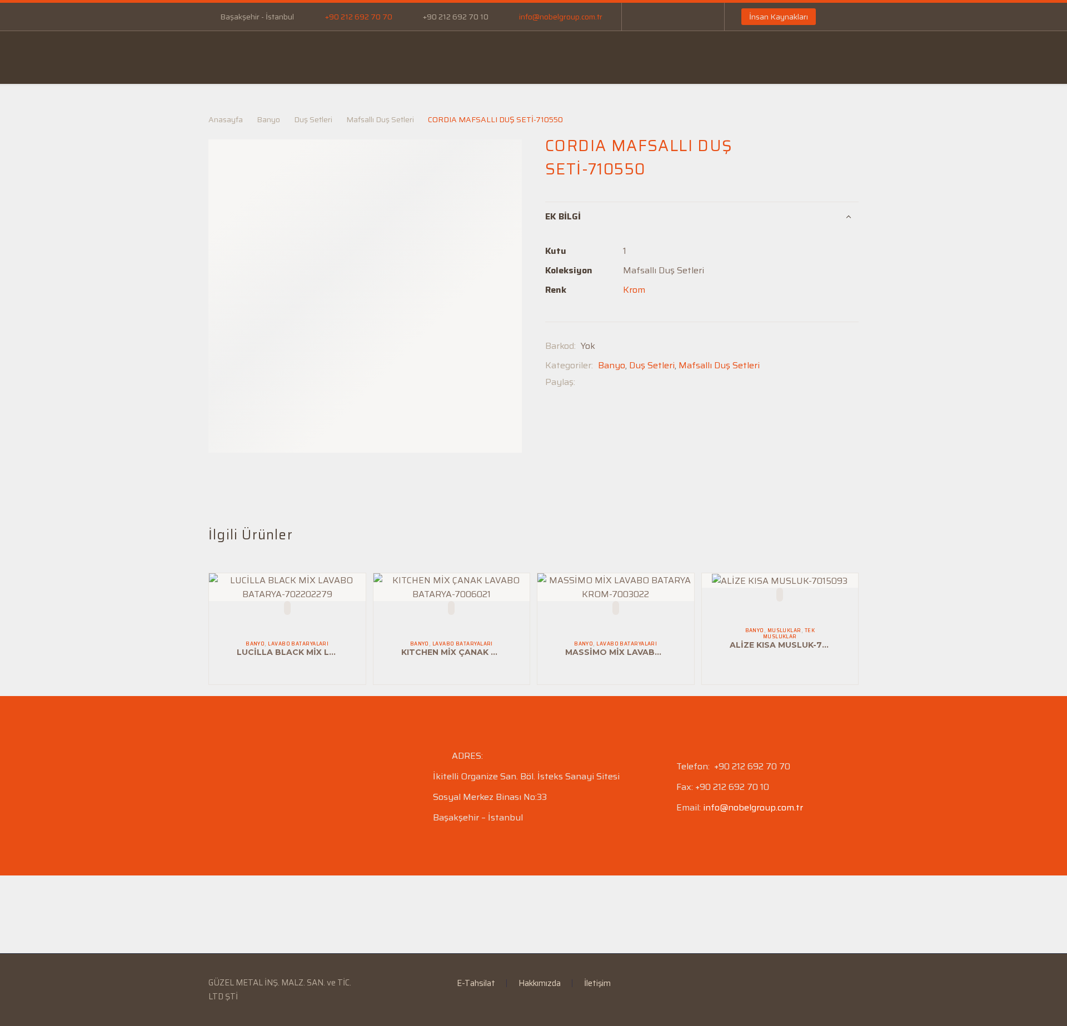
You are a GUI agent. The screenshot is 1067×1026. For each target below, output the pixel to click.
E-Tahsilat (444, 57)
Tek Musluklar (789, 633)
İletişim (716, 57)
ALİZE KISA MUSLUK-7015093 (791, 645)
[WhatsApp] (697, 16)
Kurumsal (306, 57)
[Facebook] (647, 16)
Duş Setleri (313, 119)
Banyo (268, 119)
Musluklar (784, 630)
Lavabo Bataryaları (298, 644)
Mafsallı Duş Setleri (380, 119)
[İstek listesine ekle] (287, 608)
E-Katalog (517, 57)
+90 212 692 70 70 (358, 17)
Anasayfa (235, 57)
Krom (634, 290)
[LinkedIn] (663, 16)
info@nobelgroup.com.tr (560, 17)
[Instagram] (680, 16)
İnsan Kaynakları (778, 17)
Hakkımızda (539, 983)
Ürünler (375, 57)
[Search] (907, 58)
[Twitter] (600, 382)
